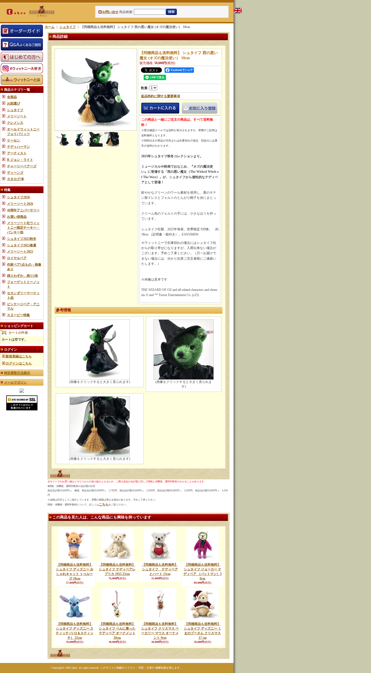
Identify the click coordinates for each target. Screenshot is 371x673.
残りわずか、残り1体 (22, 276)
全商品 (12, 97)
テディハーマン (18, 147)
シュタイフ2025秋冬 (21, 239)
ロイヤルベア (17, 258)
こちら (104, 504)
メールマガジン (15, 382)
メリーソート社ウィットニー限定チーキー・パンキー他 (23, 227)
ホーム (50, 27)
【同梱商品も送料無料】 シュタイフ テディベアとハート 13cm (160, 569)
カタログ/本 (15, 179)
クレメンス (15, 123)
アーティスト (17, 153)
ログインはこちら (19, 363)
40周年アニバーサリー (23, 210)
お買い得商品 (17, 217)
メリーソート (17, 116)
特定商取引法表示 (17, 373)
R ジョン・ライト (20, 160)
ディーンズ (15, 173)
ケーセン (13, 140)
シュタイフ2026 (18, 197)
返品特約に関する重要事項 (160, 96)
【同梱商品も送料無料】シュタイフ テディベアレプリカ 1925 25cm (117, 569)
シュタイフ (15, 110)
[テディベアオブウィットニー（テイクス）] (22, 392)
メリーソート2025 (20, 251)
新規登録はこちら (19, 356)
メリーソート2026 (20, 204)
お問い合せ (110, 12)
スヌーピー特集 (18, 315)
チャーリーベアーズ (21, 166)
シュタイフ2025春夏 (21, 245)
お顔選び (13, 103)
